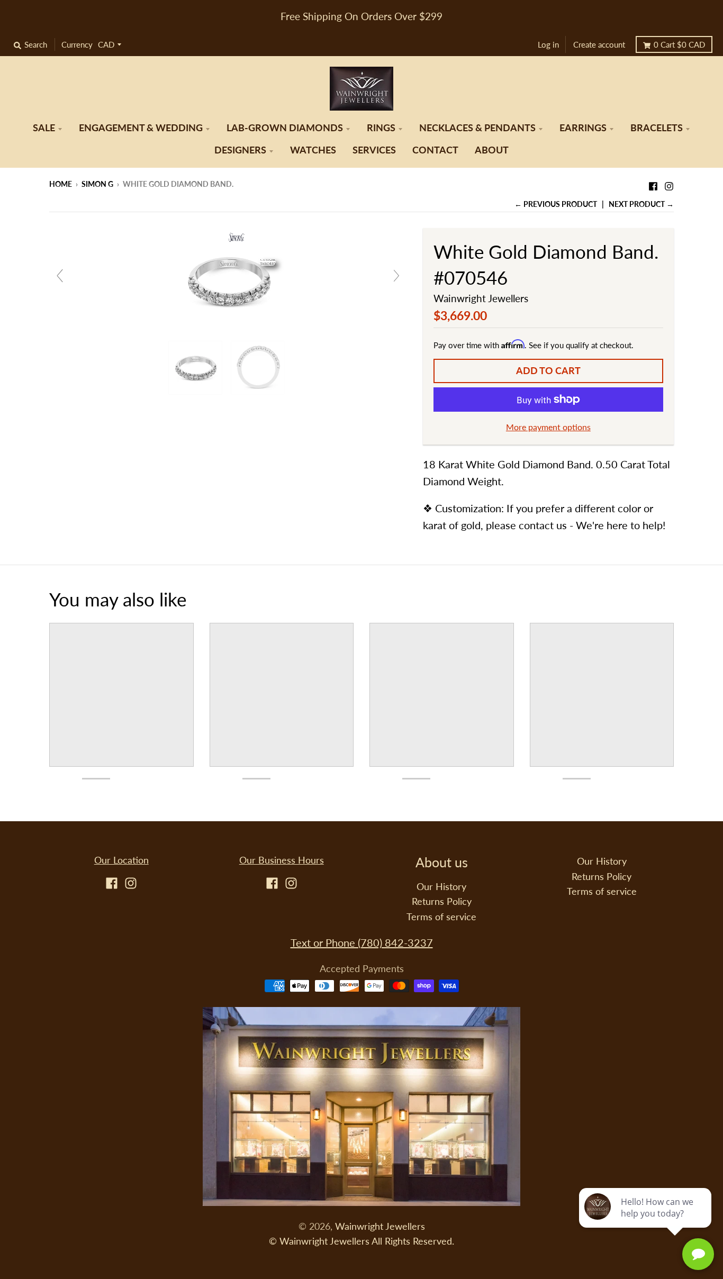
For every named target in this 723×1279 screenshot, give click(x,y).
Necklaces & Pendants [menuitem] (477, 127)
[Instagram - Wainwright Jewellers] (669, 183)
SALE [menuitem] (44, 127)
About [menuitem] (492, 150)
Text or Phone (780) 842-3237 (362, 942)
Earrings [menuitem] (583, 127)
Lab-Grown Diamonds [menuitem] (285, 127)
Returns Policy (442, 901)
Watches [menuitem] (313, 150)
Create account (599, 44)
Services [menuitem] (374, 150)
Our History (441, 886)
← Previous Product (555, 203)
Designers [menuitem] (240, 150)
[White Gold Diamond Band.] (196, 367)
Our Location (121, 860)
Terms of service (441, 916)
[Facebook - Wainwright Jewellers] (653, 183)
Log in (548, 44)
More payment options (548, 427)
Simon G (97, 183)
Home (60, 183)
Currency (77, 44)
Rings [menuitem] (381, 127)
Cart (679, 44)
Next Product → (641, 203)
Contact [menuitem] (435, 150)
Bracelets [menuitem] (656, 127)
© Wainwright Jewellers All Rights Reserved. (361, 1241)
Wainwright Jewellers (480, 298)
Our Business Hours (281, 860)
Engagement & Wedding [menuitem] (141, 127)
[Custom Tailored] (228, 279)
